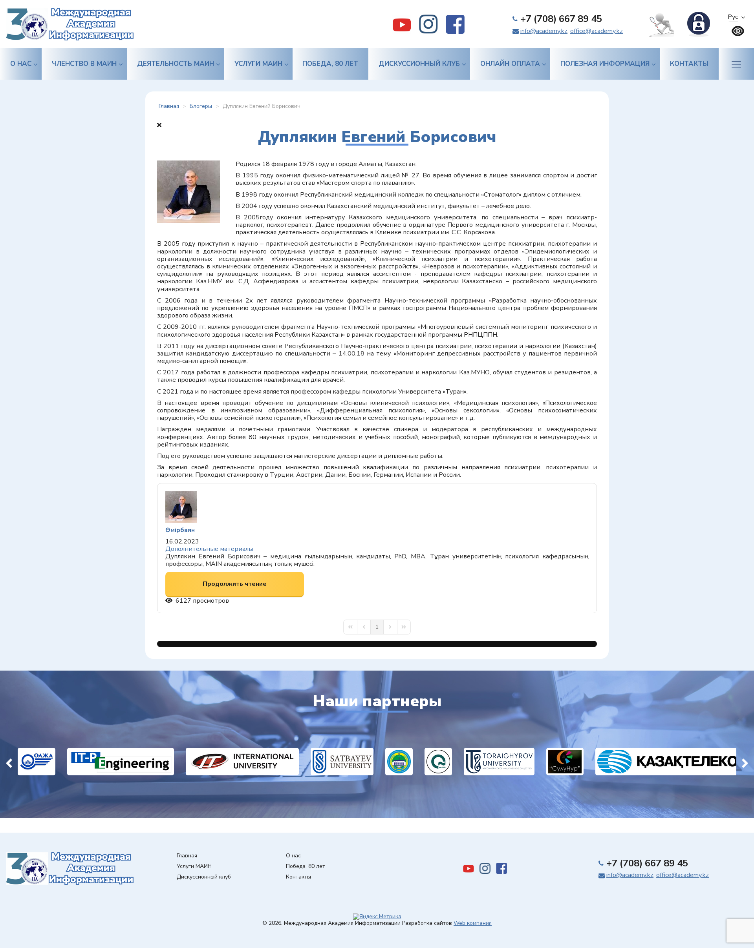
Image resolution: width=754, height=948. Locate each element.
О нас (20, 63)
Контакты (689, 63)
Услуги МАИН (258, 63)
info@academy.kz (543, 31)
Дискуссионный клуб (419, 63)
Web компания (473, 923)
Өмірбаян (180, 530)
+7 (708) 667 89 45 (561, 19)
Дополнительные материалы (209, 549)
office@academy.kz (596, 31)
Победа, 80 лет (330, 63)
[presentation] (9, 761)
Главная (187, 856)
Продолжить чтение (235, 584)
